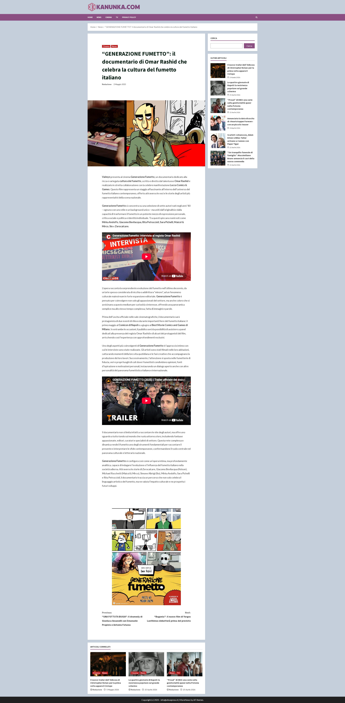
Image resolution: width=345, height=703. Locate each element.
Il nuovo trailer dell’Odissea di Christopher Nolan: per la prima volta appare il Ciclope (105, 682)
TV (117, 17)
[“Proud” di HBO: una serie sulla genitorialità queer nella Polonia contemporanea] (184, 664)
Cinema (108, 17)
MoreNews (185, 700)
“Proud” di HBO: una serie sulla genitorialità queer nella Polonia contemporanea (183, 682)
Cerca (214, 38)
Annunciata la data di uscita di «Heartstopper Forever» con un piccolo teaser (218, 123)
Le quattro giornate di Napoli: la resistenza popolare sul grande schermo (144, 682)
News (99, 17)
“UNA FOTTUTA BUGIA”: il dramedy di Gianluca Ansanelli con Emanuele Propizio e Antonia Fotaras (122, 618)
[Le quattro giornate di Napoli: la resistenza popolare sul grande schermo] (146, 664)
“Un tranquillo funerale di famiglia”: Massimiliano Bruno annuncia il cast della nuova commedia (218, 158)
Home (90, 17)
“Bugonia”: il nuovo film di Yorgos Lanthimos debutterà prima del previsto (169, 616)
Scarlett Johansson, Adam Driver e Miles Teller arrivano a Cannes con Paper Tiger (218, 140)
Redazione (106, 84)
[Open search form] (256, 17)
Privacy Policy (129, 17)
